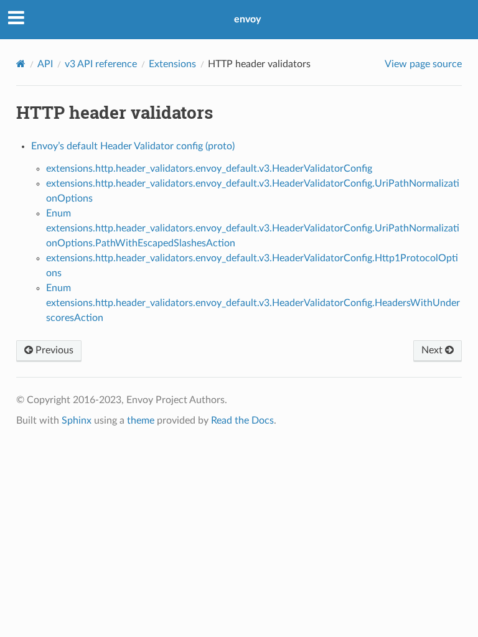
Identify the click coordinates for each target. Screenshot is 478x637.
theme (140, 420)
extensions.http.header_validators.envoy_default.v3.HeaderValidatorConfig (209, 169)
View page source (423, 64)
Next (433, 350)
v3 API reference (101, 64)
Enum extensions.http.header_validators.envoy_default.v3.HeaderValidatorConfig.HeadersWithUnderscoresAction (253, 303)
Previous (53, 350)
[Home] (21, 63)
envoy (247, 19)
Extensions (172, 64)
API (45, 64)
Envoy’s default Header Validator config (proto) (133, 146)
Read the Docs (242, 420)
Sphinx (76, 420)
